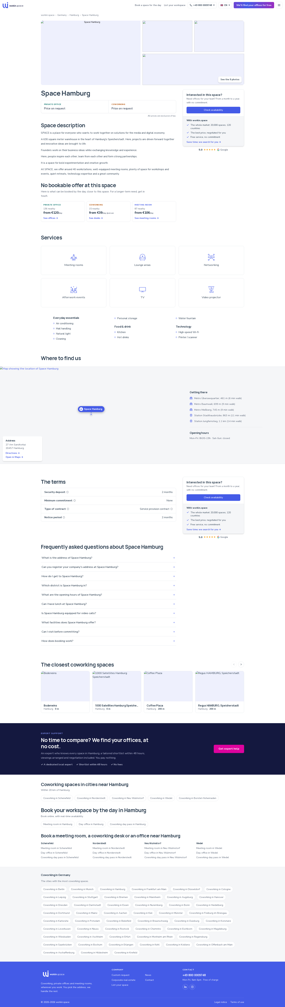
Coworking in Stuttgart (85, 897)
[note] (67, 492)
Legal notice (220, 1002)
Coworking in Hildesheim (94, 952)
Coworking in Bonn (179, 905)
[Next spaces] (241, 664)
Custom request (120, 975)
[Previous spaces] (234, 664)
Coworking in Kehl (149, 944)
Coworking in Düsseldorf (186, 889)
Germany (62, 15)
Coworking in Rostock (117, 928)
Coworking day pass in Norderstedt (112, 857)
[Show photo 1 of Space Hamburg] (91, 53)
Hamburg (74, 15)
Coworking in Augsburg (180, 897)
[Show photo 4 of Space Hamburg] (193, 69)
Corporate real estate (123, 980)
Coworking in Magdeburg (212, 928)
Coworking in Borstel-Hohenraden (197, 798)
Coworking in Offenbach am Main (214, 944)
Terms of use (237, 1002)
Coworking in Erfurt (120, 936)
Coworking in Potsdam (87, 921)
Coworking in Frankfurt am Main (149, 889)
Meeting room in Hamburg (57, 824)
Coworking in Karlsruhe (55, 921)
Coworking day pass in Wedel (212, 857)
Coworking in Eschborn (179, 928)
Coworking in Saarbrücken (57, 944)
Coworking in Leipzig (54, 897)
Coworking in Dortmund (56, 913)
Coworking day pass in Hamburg (128, 824)
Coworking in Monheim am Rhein (155, 936)
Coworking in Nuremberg (148, 905)
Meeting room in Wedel (209, 848)
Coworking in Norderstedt (91, 798)
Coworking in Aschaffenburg (58, 952)
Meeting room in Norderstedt (109, 848)
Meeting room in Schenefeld (56, 848)
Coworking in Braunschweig (153, 921)
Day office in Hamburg (91, 824)
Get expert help (229, 749)
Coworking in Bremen (116, 897)
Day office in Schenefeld (54, 852)
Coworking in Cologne (218, 889)
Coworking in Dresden (55, 905)
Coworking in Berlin (53, 889)
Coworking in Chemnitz (148, 928)
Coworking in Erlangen (121, 944)
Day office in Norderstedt (107, 852)
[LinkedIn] (185, 987)
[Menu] (279, 5)
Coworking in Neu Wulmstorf (128, 798)
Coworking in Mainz (86, 913)
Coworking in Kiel (143, 913)
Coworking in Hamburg (112, 889)
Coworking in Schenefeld (56, 798)
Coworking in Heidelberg (209, 905)
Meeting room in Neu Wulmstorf (162, 848)
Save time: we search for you (204, 142)
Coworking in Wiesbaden (57, 936)
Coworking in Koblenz (178, 944)
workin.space (47, 15)
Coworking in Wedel (161, 798)
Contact (149, 980)
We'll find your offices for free (253, 5)
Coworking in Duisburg (186, 921)
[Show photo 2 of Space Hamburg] (167, 36)
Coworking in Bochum (90, 944)
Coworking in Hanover (211, 897)
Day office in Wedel (207, 852)
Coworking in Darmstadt (87, 905)
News (148, 975)
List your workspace (174, 5)
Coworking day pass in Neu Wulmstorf (165, 857)
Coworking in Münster (171, 913)
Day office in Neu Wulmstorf (160, 852)
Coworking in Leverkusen (57, 928)
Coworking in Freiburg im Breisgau (208, 913)
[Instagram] (192, 987)
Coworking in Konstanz (218, 921)
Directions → (13, 453)
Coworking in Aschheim (90, 936)
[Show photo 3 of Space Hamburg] (219, 36)
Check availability (213, 110)
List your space (120, 985)
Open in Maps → (14, 457)
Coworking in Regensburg (193, 936)
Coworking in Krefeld (125, 952)
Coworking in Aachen (115, 913)
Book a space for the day (148, 5)
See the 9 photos (230, 79)
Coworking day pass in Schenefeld (60, 857)
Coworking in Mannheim (147, 897)
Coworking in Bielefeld (119, 921)
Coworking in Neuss (88, 928)
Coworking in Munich (82, 889)
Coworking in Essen (118, 905)
